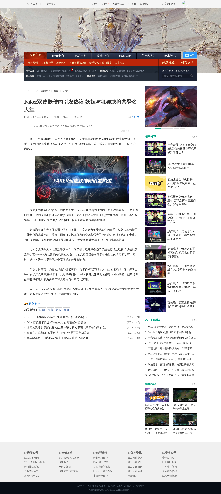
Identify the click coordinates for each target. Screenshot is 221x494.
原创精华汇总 (31, 475)
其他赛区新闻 (169, 466)
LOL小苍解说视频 (103, 471)
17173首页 (32, 4)
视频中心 (58, 56)
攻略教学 (61, 62)
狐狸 (66, 309)
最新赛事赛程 (169, 471)
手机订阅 (77, 117)
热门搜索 (107, 62)
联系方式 (121, 485)
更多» (194, 136)
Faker (42, 309)
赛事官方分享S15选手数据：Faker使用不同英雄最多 (58, 332)
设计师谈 (140, 71)
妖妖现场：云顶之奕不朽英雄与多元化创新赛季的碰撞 (181, 252)
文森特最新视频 (101, 466)
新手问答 (50, 76)
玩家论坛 (170, 56)
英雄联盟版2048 (77, 62)
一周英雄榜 (65, 466)
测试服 (112, 71)
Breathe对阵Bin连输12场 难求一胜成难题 (169, 332)
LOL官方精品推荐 (68, 471)
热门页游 (144, 4)
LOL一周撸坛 (169, 475)
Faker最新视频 (100, 462)
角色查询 (93, 71)
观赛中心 (103, 56)
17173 (27, 91)
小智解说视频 (100, 475)
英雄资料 (80, 56)
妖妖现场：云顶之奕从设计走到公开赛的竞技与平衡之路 (181, 235)
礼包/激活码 (118, 4)
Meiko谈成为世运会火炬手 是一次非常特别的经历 (174, 327)
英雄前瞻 (121, 71)
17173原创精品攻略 (69, 457)
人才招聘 (92, 485)
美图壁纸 (148, 56)
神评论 (135, 117)
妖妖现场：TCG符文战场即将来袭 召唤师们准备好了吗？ (181, 287)
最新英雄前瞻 (135, 466)
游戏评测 (185, 70)
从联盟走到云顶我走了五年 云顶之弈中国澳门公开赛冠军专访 (181, 200)
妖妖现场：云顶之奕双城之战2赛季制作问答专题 (181, 269)
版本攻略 (125, 56)
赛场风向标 (103, 76)
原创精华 (70, 76)
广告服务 (101, 485)
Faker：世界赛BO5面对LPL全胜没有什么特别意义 (57, 317)
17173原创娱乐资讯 (34, 462)
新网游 (94, 4)
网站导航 (51, 4)
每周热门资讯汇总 (130, 76)
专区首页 (35, 55)
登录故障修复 (55, 71)
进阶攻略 (60, 76)
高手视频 (119, 62)
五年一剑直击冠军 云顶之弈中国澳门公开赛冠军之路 (181, 218)
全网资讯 (79, 76)
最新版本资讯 (135, 462)
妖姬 (58, 309)
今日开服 (132, 4)
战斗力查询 (42, 71)
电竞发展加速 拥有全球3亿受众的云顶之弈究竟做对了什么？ (181, 148)
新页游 (104, 4)
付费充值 (187, 63)
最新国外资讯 (135, 457)
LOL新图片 (65, 462)
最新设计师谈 (135, 471)
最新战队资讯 (31, 466)
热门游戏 (171, 4)
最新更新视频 (100, 457)
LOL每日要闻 (31, 457)
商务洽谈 (111, 485)
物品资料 (33, 62)
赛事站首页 (168, 457)
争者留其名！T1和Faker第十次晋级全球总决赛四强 (57, 337)
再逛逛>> (34, 303)
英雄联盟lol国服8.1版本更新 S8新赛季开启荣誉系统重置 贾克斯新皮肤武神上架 (50, 43)
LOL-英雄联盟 (42, 91)
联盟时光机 (115, 76)
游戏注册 (166, 70)
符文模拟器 (47, 62)
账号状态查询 (81, 71)
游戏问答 (66, 71)
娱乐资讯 (94, 62)
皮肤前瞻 (130, 71)
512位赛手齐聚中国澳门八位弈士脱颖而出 (170, 343)
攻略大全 (41, 76)
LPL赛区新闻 (169, 462)
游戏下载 (175, 70)
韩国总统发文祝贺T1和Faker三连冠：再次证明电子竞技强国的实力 (67, 327)
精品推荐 (168, 63)
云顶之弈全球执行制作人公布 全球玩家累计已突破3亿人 (181, 183)
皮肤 (50, 309)
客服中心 (130, 485)
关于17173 (81, 485)
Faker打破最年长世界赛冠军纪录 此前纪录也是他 (56, 322)
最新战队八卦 (31, 471)
